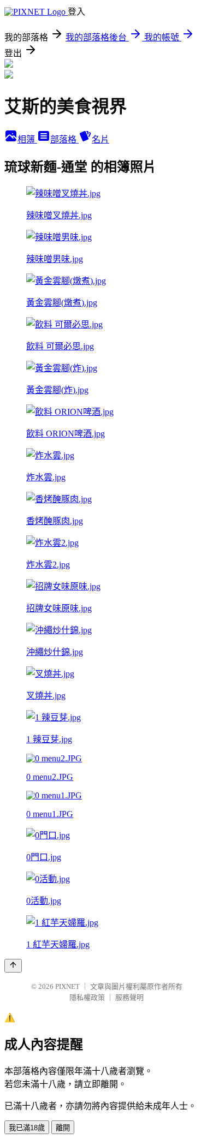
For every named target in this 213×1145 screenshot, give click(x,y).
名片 (100, 139)
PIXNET (67, 986)
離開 (63, 1128)
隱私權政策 (87, 997)
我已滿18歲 (27, 1128)
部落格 (64, 139)
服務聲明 (129, 997)
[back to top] (13, 966)
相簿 (27, 139)
